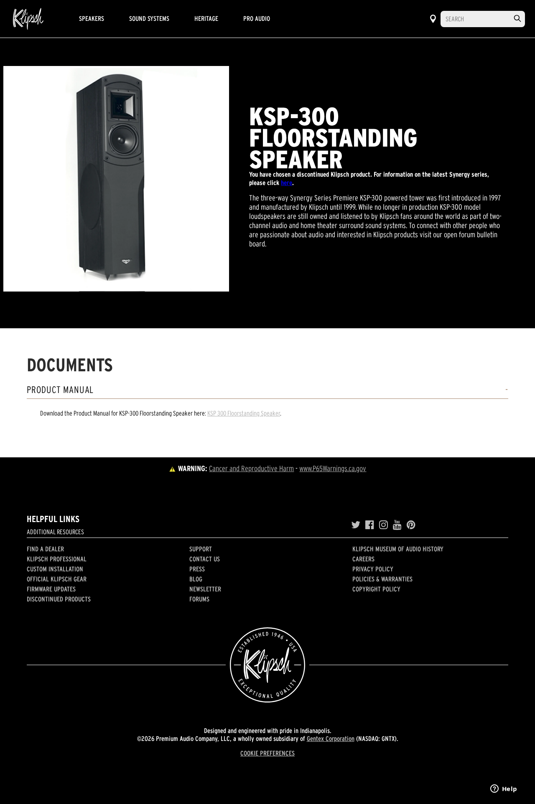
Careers (363, 559)
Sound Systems (149, 18)
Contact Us (204, 559)
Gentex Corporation (330, 738)
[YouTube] (397, 525)
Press (197, 569)
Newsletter (205, 589)
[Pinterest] (411, 525)
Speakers (91, 18)
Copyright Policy (376, 589)
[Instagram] (383, 525)
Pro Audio (256, 18)
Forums (199, 599)
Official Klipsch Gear (57, 579)
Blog (195, 579)
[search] (517, 18)
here (286, 182)
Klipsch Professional (57, 559)
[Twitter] (355, 525)
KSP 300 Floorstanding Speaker (243, 413)
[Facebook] (369, 525)
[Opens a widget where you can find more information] (504, 789)
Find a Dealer (45, 549)
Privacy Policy (372, 569)
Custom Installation (55, 569)
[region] (116, 179)
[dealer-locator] (433, 18)
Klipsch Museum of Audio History (397, 549)
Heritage (206, 18)
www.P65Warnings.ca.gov (332, 468)
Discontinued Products (59, 599)
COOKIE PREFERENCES (267, 753)
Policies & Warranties (382, 579)
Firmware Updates (51, 589)
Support (200, 549)
